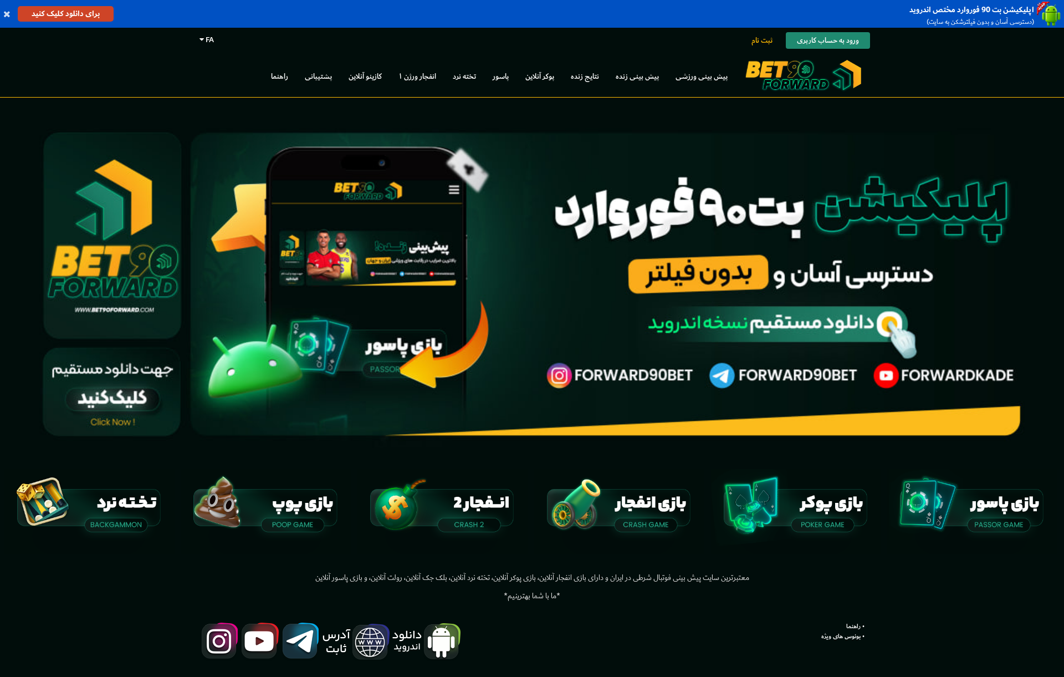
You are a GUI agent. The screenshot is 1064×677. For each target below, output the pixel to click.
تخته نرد (464, 76)
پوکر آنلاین (539, 76)
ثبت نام (762, 40)
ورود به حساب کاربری (828, 40)
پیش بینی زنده (637, 76)
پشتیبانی (318, 76)
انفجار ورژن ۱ (417, 76)
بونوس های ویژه (841, 636)
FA (209, 39)
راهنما (279, 76)
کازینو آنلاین (365, 76)
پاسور (501, 76)
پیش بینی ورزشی (702, 76)
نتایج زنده (585, 76)
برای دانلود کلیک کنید (66, 14)
